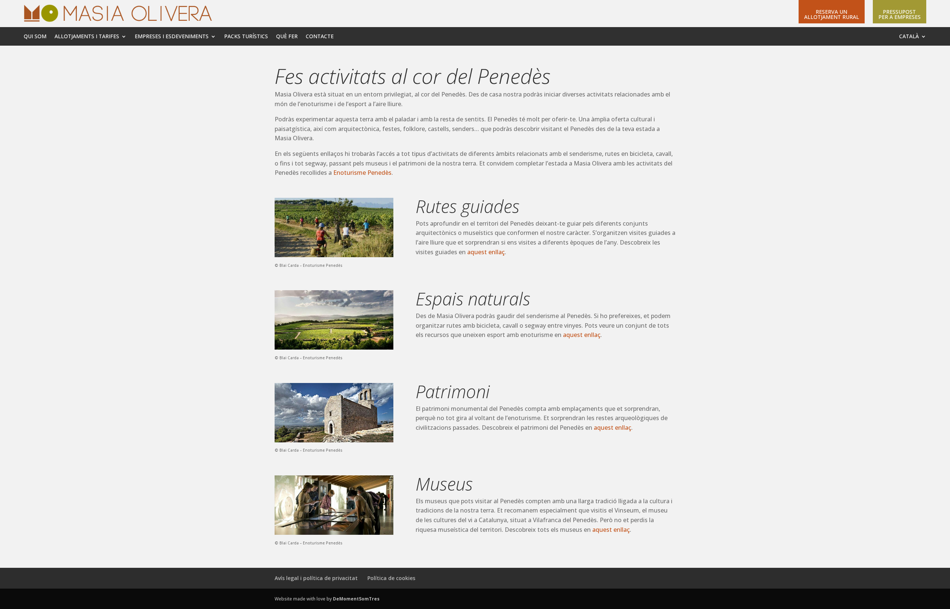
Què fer (287, 37)
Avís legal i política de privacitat (316, 578)
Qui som (35, 37)
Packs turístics (246, 37)
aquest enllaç (486, 252)
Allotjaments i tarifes (87, 37)
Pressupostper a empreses (899, 14)
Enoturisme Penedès (362, 172)
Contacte (320, 37)
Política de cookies (391, 578)
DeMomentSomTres (356, 599)
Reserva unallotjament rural (831, 14)
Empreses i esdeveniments (172, 37)
